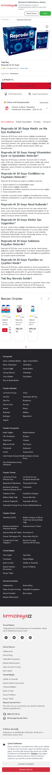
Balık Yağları (8, 432)
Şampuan (27, 448)
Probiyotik (7, 448)
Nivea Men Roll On (30, 536)
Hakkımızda (8, 585)
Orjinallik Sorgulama (31, 589)
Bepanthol (27, 416)
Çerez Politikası (29, 567)
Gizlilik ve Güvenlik (30, 563)
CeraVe (6, 397)
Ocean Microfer (29, 497)
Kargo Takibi (8, 699)
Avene (5, 408)
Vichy (25, 393)
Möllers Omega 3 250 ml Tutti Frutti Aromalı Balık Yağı (33, 519)
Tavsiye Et (47, 122)
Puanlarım (7, 559)
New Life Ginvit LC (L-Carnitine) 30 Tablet (19, 324)
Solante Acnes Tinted (32, 526)
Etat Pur (6, 400)
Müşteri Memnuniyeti (11, 663)
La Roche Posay (9, 393)
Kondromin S (28, 532)
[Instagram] (30, 638)
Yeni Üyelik (7, 555)
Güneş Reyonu (9, 372)
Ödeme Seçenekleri (24, 122)
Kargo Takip (8, 573)
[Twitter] (14, 638)
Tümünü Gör (44, 102)
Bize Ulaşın (27, 593)
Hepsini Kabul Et (26, 769)
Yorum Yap (24, 68)
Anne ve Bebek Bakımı (12, 361)
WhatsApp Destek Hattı (17, 718)
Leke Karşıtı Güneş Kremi (13, 456)
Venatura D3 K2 (9, 517)
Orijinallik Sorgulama (11, 659)
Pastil (5, 452)
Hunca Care (8, 404)
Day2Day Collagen (30, 493)
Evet (45, 13)
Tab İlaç (5, 62)
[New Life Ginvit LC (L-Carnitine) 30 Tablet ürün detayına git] (19, 309)
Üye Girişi (27, 555)
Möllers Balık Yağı (10, 497)
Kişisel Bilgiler (28, 559)
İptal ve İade (8, 563)
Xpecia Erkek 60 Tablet (12, 532)
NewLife (19, 320)
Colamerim (27, 487)
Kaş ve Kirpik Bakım (11, 380)
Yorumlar (37, 122)
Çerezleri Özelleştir (26, 764)
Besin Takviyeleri (10, 365)
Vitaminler (27, 372)
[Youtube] (22, 638)
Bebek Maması (29, 432)
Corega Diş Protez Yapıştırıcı (10, 541)
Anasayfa (5, 19)
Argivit (5, 420)
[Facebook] (6, 638)
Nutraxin (6, 412)
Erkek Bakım (28, 368)
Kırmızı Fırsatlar (9, 593)
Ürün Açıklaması (7, 122)
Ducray (26, 404)
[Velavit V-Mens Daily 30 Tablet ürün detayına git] (32, 309)
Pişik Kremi (7, 440)
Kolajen (26, 436)
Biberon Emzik (9, 444)
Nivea (25, 408)
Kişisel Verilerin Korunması (9, 568)
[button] (3, 41)
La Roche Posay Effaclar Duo (9, 478)
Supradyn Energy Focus (12, 505)
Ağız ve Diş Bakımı (30, 361)
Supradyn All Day (30, 397)
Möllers (26, 412)
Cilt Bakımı (27, 365)
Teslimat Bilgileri (9, 687)
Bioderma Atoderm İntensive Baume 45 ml (12, 488)
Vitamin (26, 440)
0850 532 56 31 (13, 714)
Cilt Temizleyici (9, 436)
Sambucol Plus (9, 493)
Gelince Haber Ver (26, 86)
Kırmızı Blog (27, 585)
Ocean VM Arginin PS (12, 536)
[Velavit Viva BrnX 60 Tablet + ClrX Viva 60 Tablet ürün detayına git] (6, 309)
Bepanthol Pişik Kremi (12, 483)
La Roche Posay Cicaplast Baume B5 (31, 478)
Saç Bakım (27, 376)
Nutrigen (6, 416)
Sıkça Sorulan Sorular (12, 589)
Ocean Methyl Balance (32, 505)
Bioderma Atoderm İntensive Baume (11, 527)
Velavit (5, 320)
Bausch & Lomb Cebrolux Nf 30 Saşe (31, 541)
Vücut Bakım (8, 376)
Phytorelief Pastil (30, 483)
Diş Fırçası (27, 444)
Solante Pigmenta (10, 501)
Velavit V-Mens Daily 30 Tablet (32, 324)
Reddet (34, 753)
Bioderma (27, 400)
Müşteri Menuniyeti (10, 597)
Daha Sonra (32, 13)
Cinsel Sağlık (8, 368)
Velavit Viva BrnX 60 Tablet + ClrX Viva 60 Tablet (5, 324)
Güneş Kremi (28, 452)
